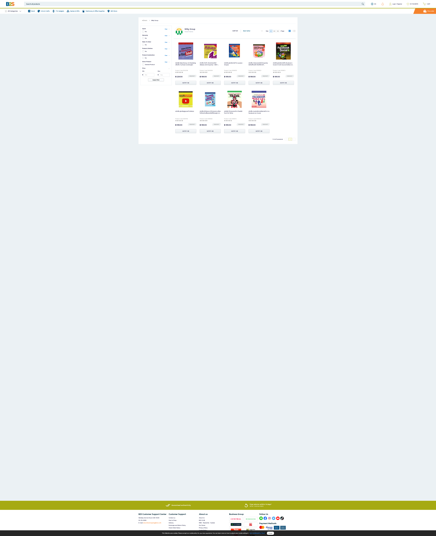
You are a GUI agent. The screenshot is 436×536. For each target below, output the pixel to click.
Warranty (145, 35)
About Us (202, 518)
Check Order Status (174, 528)
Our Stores (202, 525)
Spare (144, 29)
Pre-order (430, 11)
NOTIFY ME (185, 83)
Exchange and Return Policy (177, 525)
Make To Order (146, 42)
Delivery (171, 523)
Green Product (146, 62)
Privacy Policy (203, 528)
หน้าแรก (144, 20)
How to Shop (172, 520)
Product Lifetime (147, 48)
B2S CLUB (202, 520)
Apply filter (156, 80)
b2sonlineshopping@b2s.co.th (152, 523)
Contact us (172, 518)
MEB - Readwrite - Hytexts (207, 523)
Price (143, 68)
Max (159, 71)
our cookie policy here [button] (257, 533)
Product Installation (148, 55)
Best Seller (246, 31)
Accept (270, 533)
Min (143, 71)
